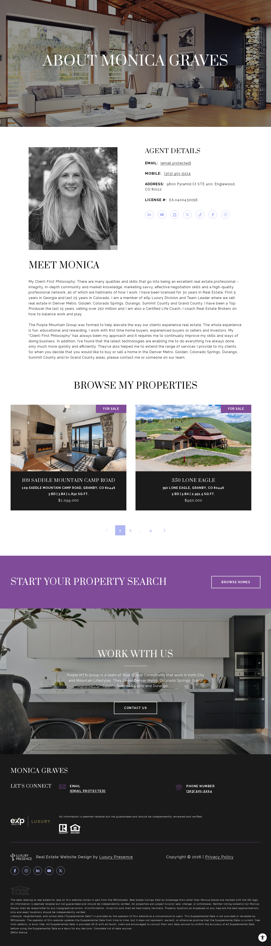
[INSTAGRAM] (225, 214)
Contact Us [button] (135, 708)
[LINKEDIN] (149, 214)
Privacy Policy (219, 857)
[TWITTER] (187, 214)
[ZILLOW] (174, 214)
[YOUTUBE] (162, 214)
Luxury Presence (116, 857)
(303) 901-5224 (177, 173)
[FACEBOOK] (213, 214)
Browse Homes (235, 582)
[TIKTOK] (200, 214)
